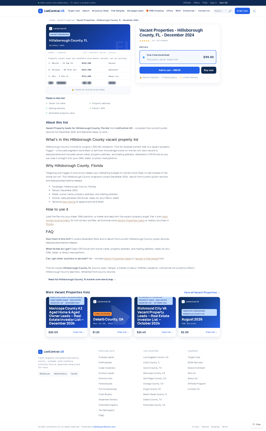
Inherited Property (108, 405)
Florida (49, 224)
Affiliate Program (197, 383)
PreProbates (105, 362)
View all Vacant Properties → (202, 292)
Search (86, 10)
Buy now (209, 70)
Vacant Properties (66, 20)
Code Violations (107, 367)
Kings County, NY (152, 389)
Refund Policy (60, 373)
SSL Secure (45, 373)
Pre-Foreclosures (108, 389)
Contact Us (204, 10)
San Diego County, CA (154, 378)
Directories (189, 10)
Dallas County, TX (152, 399)
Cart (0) (224, 2)
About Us (192, 378)
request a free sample (147, 258)
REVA (178, 10)
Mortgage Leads (135, 10)
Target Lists (74, 10)
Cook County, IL (151, 362)
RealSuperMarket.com (104, 426)
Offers (197, 2)
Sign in (213, 2)
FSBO (101, 415)
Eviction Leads (106, 373)
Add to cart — (169, 70)
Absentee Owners (108, 399)
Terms (225, 426)
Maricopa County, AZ (154, 373)
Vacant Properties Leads (131, 220)
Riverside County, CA (154, 405)
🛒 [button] (254, 11)
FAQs (205, 2)
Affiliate (187, 2)
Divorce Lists (105, 378)
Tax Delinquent (106, 410)
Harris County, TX (152, 367)
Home (52, 20)
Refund (205, 426)
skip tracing (68, 201)
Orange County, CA (153, 383)
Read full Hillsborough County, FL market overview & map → (82, 279)
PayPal (74, 373)
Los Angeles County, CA (155, 357)
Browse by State (100, 10)
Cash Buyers (105, 394)
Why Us (192, 373)
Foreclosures (105, 383)
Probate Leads (106, 357)
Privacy (195, 426)
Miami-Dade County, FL (155, 394)
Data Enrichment (196, 367)
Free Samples (118, 10)
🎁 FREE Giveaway (155, 10)
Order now (242, 10)
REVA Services (195, 362)
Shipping (215, 426)
